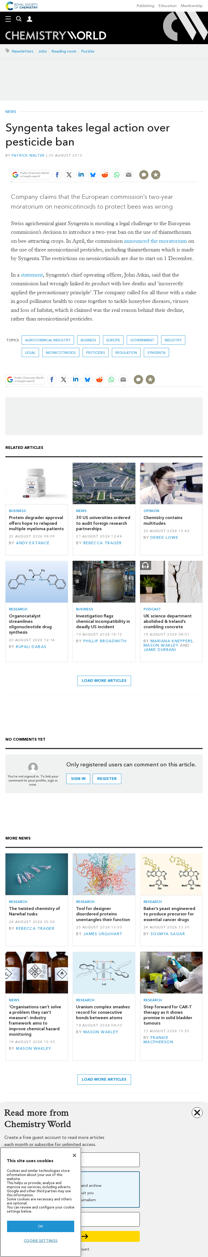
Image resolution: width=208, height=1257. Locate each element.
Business (88, 340)
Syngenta (156, 353)
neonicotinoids (61, 353)
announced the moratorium (155, 241)
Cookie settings (41, 1241)
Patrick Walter (28, 155)
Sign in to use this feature (171, 162)
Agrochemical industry (47, 340)
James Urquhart (103, 934)
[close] (196, 162)
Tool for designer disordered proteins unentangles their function (103, 914)
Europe (113, 340)
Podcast (152, 609)
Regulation (126, 353)
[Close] (74, 1155)
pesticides (95, 353)
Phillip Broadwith (105, 641)
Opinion (151, 511)
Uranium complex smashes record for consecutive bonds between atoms (103, 1012)
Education (168, 6)
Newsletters (22, 51)
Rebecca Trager (102, 543)
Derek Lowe (164, 537)
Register (107, 778)
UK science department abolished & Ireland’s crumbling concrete (168, 621)
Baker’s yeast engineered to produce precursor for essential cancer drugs (169, 914)
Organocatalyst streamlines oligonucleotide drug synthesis (30, 624)
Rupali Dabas (31, 646)
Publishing (145, 6)
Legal (30, 353)
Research (18, 609)
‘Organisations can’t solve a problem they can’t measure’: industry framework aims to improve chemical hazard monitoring (35, 1020)
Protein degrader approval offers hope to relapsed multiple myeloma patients (36, 523)
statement (32, 275)
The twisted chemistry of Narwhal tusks (34, 911)
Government (142, 340)
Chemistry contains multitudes (163, 520)
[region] (40, 1202)
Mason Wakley (161, 645)
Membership (192, 6)
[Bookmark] (156, 175)
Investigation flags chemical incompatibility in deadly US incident (103, 621)
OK (40, 1226)
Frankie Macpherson (158, 1039)
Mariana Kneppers (172, 641)
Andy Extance (33, 543)
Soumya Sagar (168, 934)
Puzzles (88, 51)
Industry (173, 340)
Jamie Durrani (160, 649)
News (10, 112)
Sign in (78, 778)
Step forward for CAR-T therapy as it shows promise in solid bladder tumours (168, 1015)
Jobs (42, 51)
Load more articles (104, 680)
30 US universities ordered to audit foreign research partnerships (103, 523)
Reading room (64, 51)
